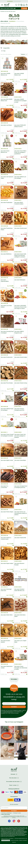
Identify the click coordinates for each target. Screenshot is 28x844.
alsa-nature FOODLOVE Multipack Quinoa (20, 126)
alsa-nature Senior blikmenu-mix (5, 151)
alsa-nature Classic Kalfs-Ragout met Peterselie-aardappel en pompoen (20, 255)
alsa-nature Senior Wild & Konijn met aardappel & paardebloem (20, 152)
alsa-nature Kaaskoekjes (6, 202)
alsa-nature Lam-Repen (6, 125)
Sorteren (23, 54)
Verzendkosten (11, 838)
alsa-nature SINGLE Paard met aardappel (7, 409)
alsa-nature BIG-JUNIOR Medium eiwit (6, 100)
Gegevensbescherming (8, 711)
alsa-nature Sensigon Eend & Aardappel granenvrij (20, 487)
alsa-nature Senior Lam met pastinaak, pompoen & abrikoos (20, 513)
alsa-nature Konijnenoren (7, 357)
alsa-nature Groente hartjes (20, 357)
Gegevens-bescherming (14, 840)
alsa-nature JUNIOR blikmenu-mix (5, 74)
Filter (4, 50)
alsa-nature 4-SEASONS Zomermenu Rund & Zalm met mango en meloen (20, 307)
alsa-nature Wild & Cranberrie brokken (18, 203)
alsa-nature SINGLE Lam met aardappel (20, 177)
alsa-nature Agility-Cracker (7, 460)
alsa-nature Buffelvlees (6, 254)
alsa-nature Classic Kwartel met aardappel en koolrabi (7, 435)
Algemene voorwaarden (23, 840)
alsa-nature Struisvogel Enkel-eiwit (6, 590)
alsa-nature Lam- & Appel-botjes (20, 641)
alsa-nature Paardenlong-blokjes (7, 229)
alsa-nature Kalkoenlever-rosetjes (7, 667)
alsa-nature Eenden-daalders (5, 641)
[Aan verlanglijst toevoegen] (2, 58)
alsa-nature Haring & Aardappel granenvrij (19, 409)
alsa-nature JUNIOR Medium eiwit (19, 74)
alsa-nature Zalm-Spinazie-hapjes (7, 177)
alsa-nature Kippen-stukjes (7, 563)
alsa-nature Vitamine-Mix (20, 537)
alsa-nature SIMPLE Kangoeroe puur (19, 332)
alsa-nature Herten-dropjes (7, 511)
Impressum (14, 842)
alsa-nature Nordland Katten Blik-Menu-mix (19, 590)
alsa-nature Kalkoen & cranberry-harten (6, 538)
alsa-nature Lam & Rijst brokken (6, 306)
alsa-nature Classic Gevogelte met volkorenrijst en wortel (20, 668)
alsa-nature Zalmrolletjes (20, 460)
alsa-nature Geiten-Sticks (7, 614)
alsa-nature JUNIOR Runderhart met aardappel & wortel (20, 101)
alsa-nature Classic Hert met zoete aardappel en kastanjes (20, 436)
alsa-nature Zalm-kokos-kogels (20, 615)
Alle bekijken (14, 679)
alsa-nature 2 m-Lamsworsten (4, 487)
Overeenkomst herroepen (6, 840)
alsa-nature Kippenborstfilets (5, 280)
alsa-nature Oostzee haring (20, 383)
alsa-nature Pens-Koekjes (7, 383)
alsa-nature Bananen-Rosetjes (19, 564)
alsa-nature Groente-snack (20, 228)
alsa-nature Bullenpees (19, 279)
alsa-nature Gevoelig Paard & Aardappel (7, 332)
